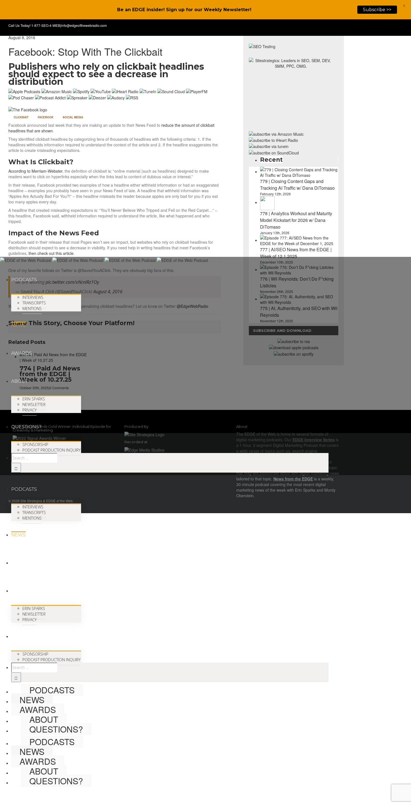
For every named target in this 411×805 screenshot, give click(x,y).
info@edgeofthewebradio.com (84, 25)
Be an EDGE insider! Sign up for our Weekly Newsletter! (184, 9)
